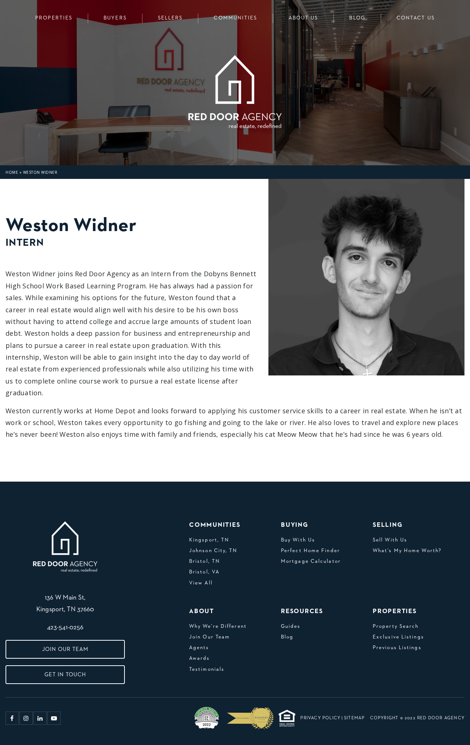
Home (12, 172)
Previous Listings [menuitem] (397, 647)
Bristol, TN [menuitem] (204, 561)
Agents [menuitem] (199, 647)
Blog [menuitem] (357, 18)
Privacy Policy (320, 718)
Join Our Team (65, 649)
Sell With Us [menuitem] (390, 540)
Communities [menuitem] (235, 18)
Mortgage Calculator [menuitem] (311, 561)
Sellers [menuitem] (170, 18)
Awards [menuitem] (199, 658)
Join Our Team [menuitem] (209, 637)
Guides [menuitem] (291, 626)
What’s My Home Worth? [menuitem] (407, 550)
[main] (235, 241)
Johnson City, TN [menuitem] (213, 550)
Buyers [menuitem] (115, 18)
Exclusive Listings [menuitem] (398, 637)
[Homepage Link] (65, 546)
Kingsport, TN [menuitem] (209, 540)
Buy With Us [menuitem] (298, 540)
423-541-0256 (65, 627)
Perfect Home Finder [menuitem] (310, 550)
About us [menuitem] (303, 18)
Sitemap (354, 718)
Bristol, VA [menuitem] (204, 572)
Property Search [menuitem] (396, 626)
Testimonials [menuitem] (206, 669)
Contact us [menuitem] (416, 18)
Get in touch (65, 674)
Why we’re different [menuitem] (218, 626)
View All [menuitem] (201, 583)
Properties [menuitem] (53, 18)
